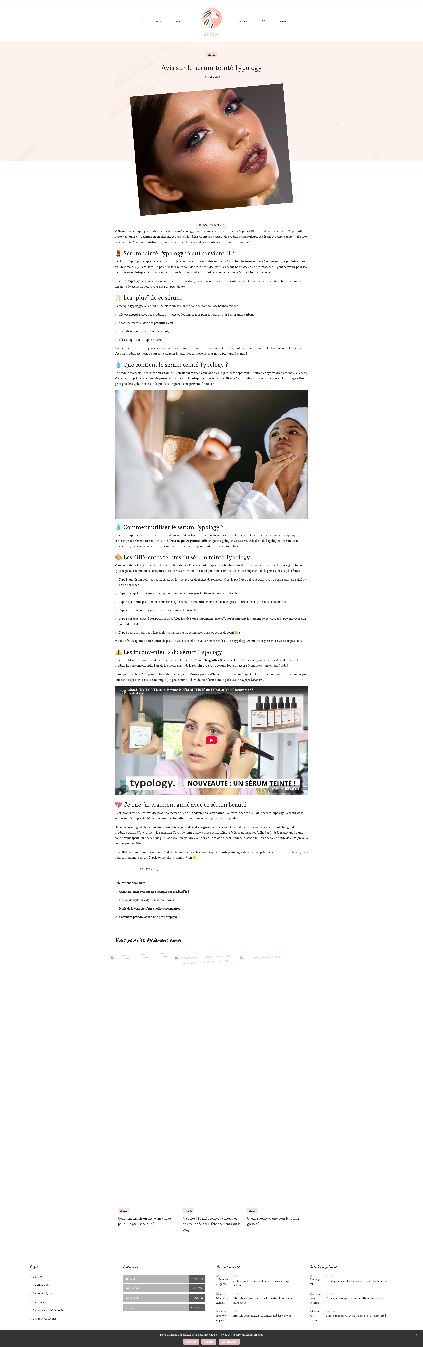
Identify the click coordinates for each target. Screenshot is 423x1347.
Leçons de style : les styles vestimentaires (146, 900)
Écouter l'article (213, 225)
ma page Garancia (251, 680)
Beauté (159, 21)
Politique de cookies (44, 1318)
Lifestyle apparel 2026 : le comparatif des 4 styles (262, 1315)
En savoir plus (254, 1334)
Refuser (209, 1341)
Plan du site (40, 1302)
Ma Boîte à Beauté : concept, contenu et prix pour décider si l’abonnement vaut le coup (211, 1224)
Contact (282, 21)
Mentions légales (43, 1293)
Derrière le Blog (42, 1285)
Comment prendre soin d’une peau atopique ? (149, 917)
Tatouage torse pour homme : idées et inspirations (356, 1298)
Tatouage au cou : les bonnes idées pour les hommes (357, 1281)
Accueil (139, 21)
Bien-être (181, 21)
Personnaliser (229, 1341)
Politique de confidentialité (49, 1310)
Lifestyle (242, 21)
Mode (262, 20)
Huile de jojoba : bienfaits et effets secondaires (149, 908)
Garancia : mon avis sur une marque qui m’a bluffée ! (154, 891)
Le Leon (211, 33)
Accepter (191, 1341)
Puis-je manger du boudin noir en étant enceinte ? (356, 1315)
